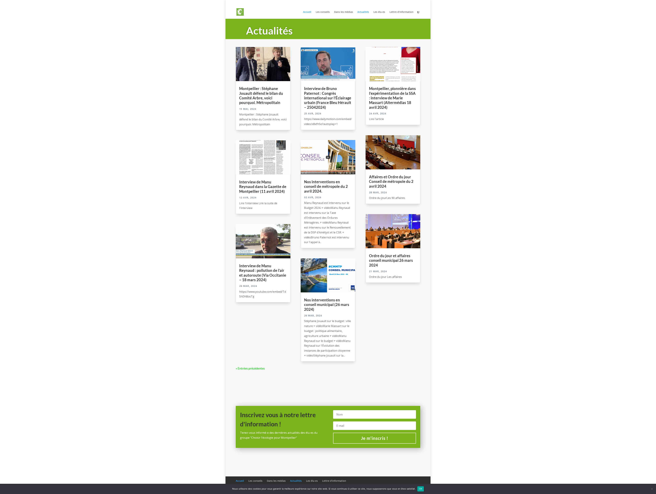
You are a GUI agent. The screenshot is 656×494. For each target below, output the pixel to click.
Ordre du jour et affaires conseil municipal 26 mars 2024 (391, 260)
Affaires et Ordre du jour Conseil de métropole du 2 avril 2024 (391, 182)
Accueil (334, 3)
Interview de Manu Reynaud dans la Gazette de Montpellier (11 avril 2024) (262, 187)
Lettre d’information (410, 3)
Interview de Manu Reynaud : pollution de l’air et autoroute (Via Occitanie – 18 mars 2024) (262, 272)
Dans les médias (363, 3)
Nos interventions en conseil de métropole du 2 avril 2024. (326, 186)
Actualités (379, 3)
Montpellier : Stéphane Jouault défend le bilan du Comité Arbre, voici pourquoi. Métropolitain (261, 95)
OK (420, 488)
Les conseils (346, 3)
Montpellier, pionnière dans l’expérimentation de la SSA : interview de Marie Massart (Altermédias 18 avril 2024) (392, 98)
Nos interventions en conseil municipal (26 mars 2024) (326, 305)
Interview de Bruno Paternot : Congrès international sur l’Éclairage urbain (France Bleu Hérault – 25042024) (327, 98)
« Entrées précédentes (250, 368)
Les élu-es (392, 3)
